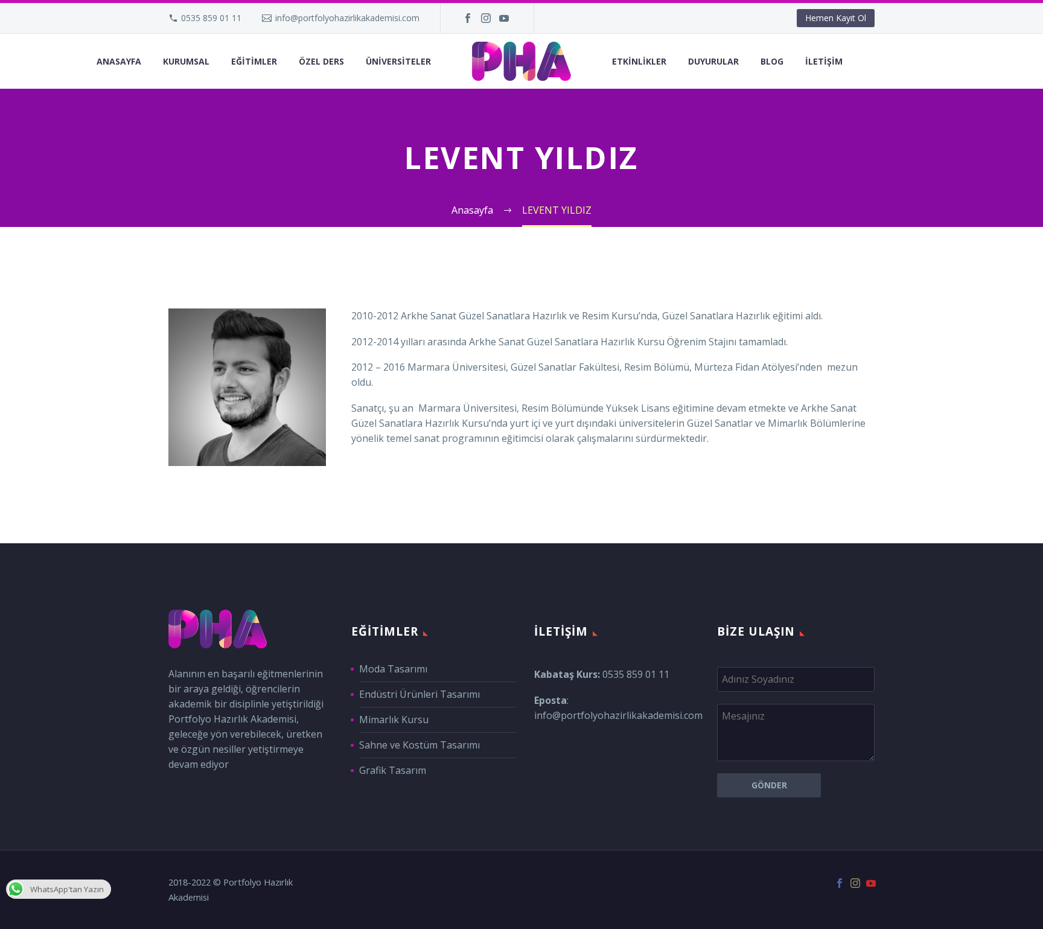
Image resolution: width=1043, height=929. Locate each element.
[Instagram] (486, 18)
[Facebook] (468, 18)
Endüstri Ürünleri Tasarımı (419, 694)
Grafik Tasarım (392, 770)
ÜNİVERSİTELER (398, 61)
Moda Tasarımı (393, 668)
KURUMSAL (186, 61)
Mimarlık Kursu (394, 719)
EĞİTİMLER (254, 61)
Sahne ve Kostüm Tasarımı (419, 745)
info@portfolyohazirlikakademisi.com (347, 18)
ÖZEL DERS (321, 61)
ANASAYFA (119, 61)
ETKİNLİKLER (639, 61)
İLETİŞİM (824, 61)
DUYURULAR (713, 61)
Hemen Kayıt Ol (835, 18)
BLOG (772, 61)
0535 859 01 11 (211, 18)
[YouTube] (504, 18)
